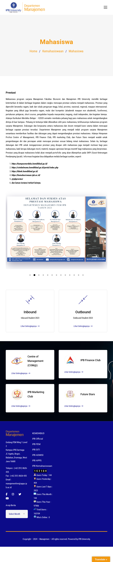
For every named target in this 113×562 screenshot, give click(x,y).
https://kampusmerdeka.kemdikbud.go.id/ (30, 163)
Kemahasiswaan (53, 51)
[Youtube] (7, 498)
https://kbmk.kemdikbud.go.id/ (25, 171)
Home (33, 51)
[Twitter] (20, 494)
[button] (30, 275)
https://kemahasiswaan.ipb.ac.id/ (26, 175)
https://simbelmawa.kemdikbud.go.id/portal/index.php (35, 167)
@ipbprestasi (17, 179)
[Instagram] (13, 494)
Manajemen (38, 99)
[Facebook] (6, 494)
